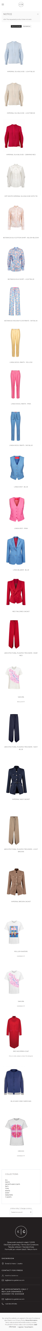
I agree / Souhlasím (25, 1327)
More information (31, 1320)
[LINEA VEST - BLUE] (17, 467)
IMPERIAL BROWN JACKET (21, 901)
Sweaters (9, 1195)
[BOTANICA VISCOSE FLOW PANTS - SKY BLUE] (15, 301)
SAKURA (21, 697)
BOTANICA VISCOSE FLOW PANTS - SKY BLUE (21, 321)
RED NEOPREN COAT (21, 1051)
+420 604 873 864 (11, 1304)
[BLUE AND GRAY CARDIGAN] (14, 1082)
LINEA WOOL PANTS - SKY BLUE (21, 445)
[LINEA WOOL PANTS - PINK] (15, 384)
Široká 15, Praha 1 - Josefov (14, 1263)
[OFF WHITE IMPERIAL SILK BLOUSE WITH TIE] (16, 177)
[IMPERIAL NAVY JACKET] (16, 780)
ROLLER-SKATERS (21, 951)
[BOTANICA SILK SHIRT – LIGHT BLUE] (16, 260)
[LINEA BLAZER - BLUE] (16, 550)
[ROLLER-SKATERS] (14, 932)
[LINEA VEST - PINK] (17, 509)
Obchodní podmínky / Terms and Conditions (21, 1245)
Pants (7, 1182)
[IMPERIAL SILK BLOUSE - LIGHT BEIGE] (14, 94)
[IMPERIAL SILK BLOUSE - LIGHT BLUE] (14, 52)
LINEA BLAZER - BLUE (21, 570)
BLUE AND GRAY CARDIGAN (21, 1101)
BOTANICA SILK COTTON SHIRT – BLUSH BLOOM (21, 237)
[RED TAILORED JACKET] (16, 592)
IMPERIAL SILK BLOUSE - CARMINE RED (21, 154)
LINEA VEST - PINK (21, 528)
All (6, 1180)
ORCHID (21, 1151)
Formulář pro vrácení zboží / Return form (21, 1249)
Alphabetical (26, 26)
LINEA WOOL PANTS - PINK (21, 404)
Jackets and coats (12, 1184)
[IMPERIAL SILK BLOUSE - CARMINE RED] (14, 135)
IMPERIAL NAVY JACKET (21, 799)
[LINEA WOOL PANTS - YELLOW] (15, 343)
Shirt (7, 1193)
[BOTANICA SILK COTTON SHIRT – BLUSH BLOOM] (16, 218)
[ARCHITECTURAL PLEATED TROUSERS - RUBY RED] (14, 634)
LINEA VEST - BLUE (21, 487)
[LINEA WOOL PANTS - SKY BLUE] (15, 426)
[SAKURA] (14, 678)
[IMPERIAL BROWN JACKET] (16, 882)
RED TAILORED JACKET (21, 611)
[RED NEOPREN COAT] (14, 1032)
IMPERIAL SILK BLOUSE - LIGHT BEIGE (21, 113)
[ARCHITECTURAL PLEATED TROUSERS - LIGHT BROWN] (14, 830)
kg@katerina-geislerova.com (14, 1280)
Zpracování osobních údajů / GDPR (21, 1242)
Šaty (7, 1186)
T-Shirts (8, 1197)
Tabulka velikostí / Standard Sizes (21, 1247)
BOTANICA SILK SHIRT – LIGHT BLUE (21, 279)
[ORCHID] (16, 1132)
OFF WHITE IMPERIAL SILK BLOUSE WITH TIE (21, 196)
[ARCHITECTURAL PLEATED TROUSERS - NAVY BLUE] (14, 727)
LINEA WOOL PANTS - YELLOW (21, 362)
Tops (7, 1188)
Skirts (7, 1191)
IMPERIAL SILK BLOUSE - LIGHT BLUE (21, 71)
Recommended (16, 26)
